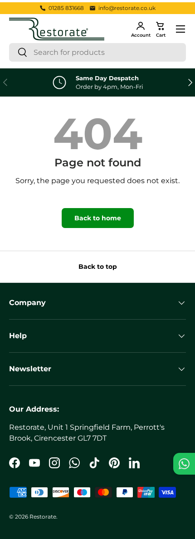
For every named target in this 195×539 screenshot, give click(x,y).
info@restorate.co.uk (127, 8)
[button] (161, 29)
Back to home (97, 218)
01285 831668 (66, 8)
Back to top (97, 266)
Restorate (42, 516)
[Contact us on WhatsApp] (184, 464)
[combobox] (97, 52)
